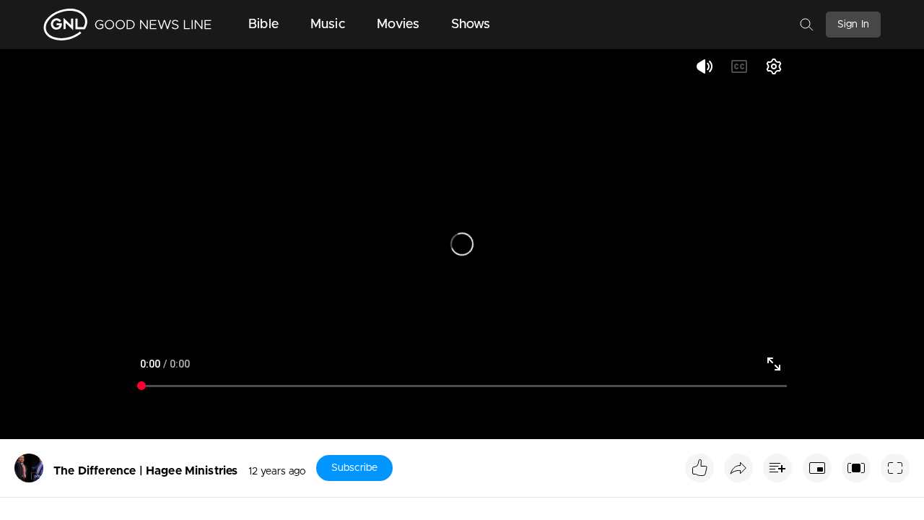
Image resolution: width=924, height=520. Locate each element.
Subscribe (354, 468)
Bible (263, 24)
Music (327, 24)
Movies (398, 24)
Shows (471, 24)
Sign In (853, 25)
